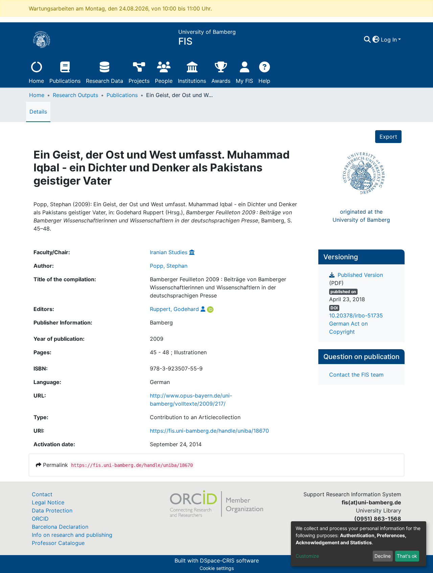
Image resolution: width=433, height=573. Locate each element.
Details (38, 111)
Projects (139, 80)
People (164, 80)
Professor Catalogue (58, 543)
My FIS (244, 80)
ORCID (40, 518)
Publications (65, 80)
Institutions (192, 80)
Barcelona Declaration (60, 526)
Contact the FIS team (356, 374)
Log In (389, 39)
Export (388, 136)
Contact (42, 494)
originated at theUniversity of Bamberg (361, 215)
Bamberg (161, 322)
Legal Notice (48, 502)
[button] (376, 39)
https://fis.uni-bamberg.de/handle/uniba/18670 (209, 430)
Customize (307, 556)
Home (36, 80)
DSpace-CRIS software (229, 560)
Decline (382, 556)
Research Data (104, 80)
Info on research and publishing (72, 534)
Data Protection (52, 510)
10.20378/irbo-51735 (356, 315)
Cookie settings (217, 568)
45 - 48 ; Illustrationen (178, 352)
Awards (220, 80)
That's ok (407, 556)
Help (264, 80)
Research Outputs (75, 95)
